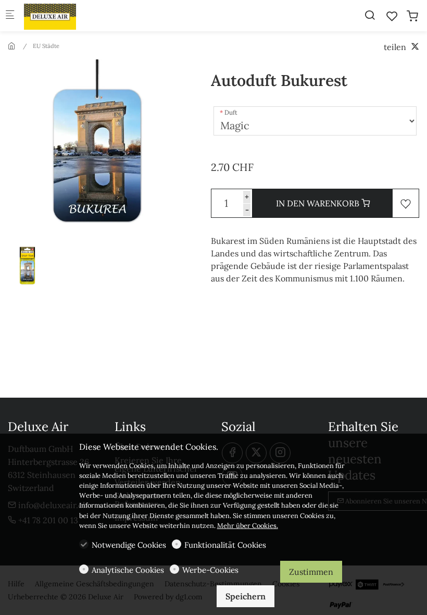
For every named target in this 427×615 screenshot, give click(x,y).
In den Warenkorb (318, 203)
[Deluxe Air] (65, 15)
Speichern (245, 596)
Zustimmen (311, 572)
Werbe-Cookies (210, 570)
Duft (230, 112)
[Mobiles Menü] (10, 15)
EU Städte (46, 46)
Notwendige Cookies (129, 545)
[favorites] (392, 16)
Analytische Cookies (128, 570)
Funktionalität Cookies (225, 545)
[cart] (412, 16)
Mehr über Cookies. (247, 525)
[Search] (369, 15)
